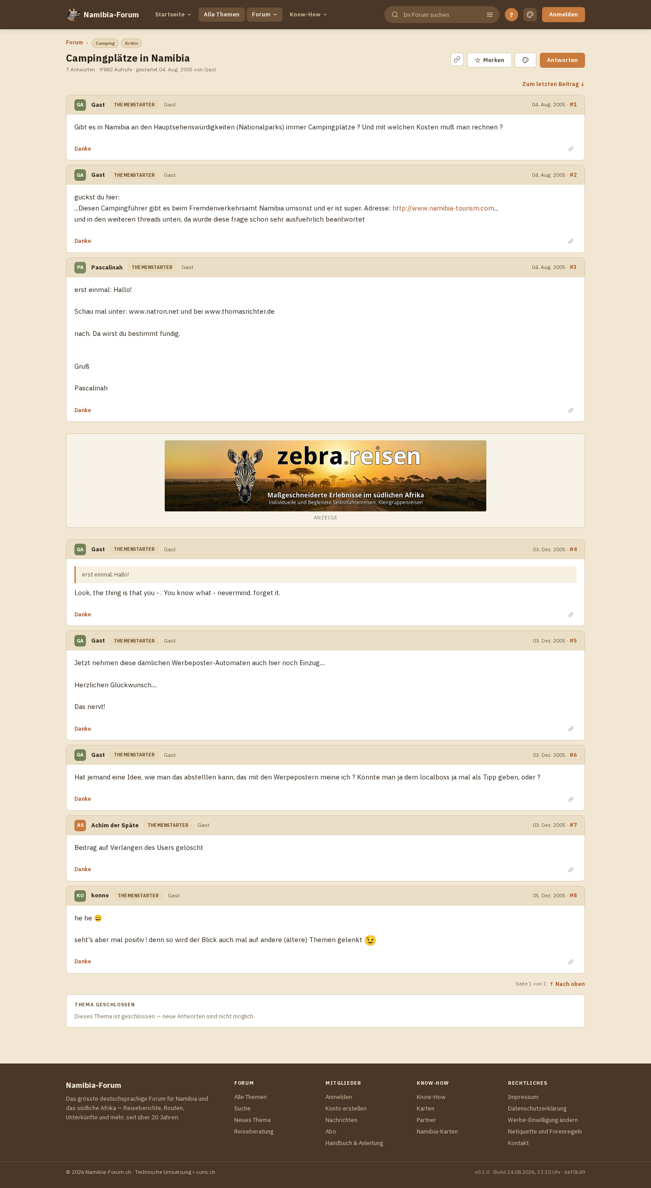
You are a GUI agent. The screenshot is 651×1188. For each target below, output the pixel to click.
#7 (573, 825)
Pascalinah (107, 267)
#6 (573, 755)
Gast (98, 105)
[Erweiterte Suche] (489, 14)
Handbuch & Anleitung (354, 1143)
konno (100, 895)
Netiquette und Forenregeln (545, 1131)
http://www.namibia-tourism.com (443, 208)
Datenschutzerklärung (537, 1108)
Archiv (131, 43)
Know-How (305, 14)
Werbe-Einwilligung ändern (543, 1120)
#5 (573, 640)
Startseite (170, 14)
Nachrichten (341, 1120)
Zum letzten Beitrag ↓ (553, 83)
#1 (573, 104)
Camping (105, 43)
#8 (573, 895)
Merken (489, 60)
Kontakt (518, 1143)
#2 (573, 174)
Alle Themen (222, 14)
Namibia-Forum (111, 14)
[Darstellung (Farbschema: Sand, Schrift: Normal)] (530, 14)
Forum (261, 14)
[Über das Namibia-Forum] (73, 15)
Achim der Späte (115, 825)
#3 (573, 267)
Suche (242, 1108)
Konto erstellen (346, 1108)
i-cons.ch (204, 1172)
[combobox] (441, 15)
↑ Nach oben (567, 983)
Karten (425, 1108)
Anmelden (563, 14)
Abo (331, 1131)
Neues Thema (252, 1120)
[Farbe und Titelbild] (525, 60)
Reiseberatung (253, 1131)
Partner (426, 1120)
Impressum (523, 1097)
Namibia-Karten (437, 1131)
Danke (82, 148)
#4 (573, 549)
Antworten (562, 60)
